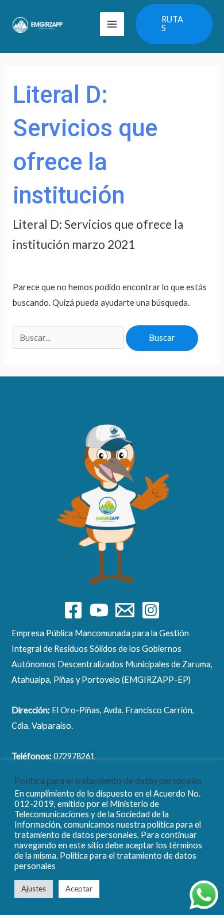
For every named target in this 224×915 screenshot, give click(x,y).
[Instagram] (150, 610)
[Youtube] (99, 610)
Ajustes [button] (33, 888)
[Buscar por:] (69, 338)
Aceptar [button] (78, 888)
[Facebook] (73, 610)
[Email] (124, 610)
